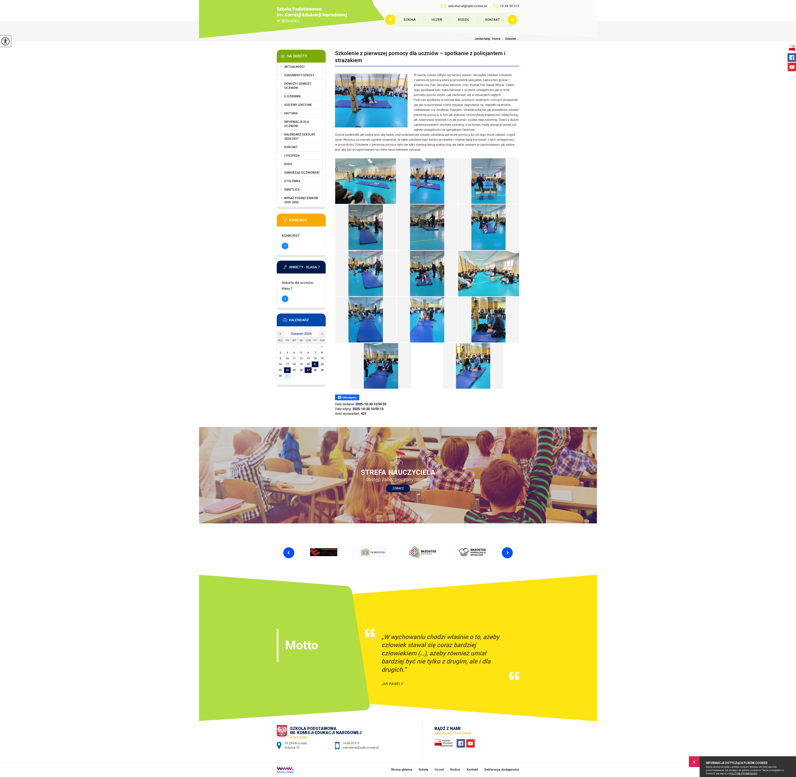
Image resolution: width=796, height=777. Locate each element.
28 (315, 370)
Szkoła (410, 20)
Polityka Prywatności (743, 773)
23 (280, 370)
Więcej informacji (285, 246)
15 (322, 358)
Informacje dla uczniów (296, 124)
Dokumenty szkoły (299, 75)
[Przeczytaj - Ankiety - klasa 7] (307, 268)
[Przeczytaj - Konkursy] (307, 221)
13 (308, 358)
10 (287, 358)
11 (294, 358)
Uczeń (437, 20)
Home (496, 38)
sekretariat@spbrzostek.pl (467, 6)
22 (322, 364)
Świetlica (292, 189)
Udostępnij (349, 397)
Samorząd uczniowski (301, 172)
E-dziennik (292, 96)
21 (315, 364)
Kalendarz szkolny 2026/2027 (299, 136)
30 (280, 375)
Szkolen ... (510, 38)
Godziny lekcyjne (298, 105)
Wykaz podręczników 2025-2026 (301, 200)
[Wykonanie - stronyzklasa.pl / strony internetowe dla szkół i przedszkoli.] (285, 770)
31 (287, 375)
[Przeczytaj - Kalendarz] (307, 321)
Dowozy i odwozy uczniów (297, 86)
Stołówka (292, 181)
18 (294, 364)
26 (301, 370)
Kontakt (492, 20)
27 (308, 370)
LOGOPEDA (292, 155)
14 (315, 358)
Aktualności (294, 66)
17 (287, 364)
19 (301, 364)
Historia (291, 113)
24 (287, 370)
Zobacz (398, 488)
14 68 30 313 (509, 6)
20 (308, 364)
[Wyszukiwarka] (513, 19)
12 (301, 358)
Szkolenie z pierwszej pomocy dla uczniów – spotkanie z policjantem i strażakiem (420, 56)
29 (322, 370)
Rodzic (464, 20)
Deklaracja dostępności (501, 769)
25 (294, 370)
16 (280, 364)
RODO (288, 164)
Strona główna (391, 19)
